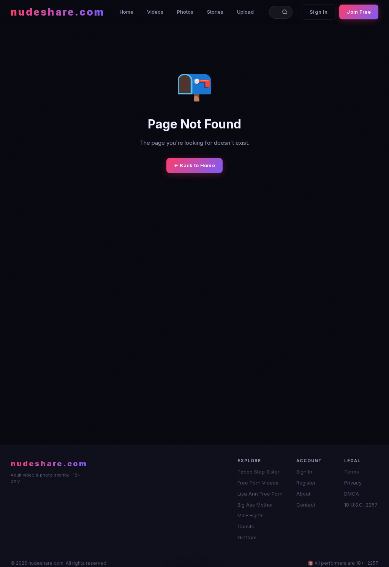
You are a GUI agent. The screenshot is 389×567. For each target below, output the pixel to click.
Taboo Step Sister (258, 472)
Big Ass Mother (255, 505)
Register (306, 483)
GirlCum (246, 537)
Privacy (353, 483)
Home (126, 12)
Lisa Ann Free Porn (260, 494)
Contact (305, 505)
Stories (215, 12)
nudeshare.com (57, 12)
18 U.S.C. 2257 (361, 505)
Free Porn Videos (257, 483)
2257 (372, 563)
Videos (155, 12)
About (303, 494)
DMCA (351, 494)
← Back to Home (194, 165)
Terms (351, 472)
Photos (185, 12)
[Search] (286, 12)
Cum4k (245, 526)
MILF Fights (250, 515)
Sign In (318, 12)
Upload (245, 12)
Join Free (359, 12)
